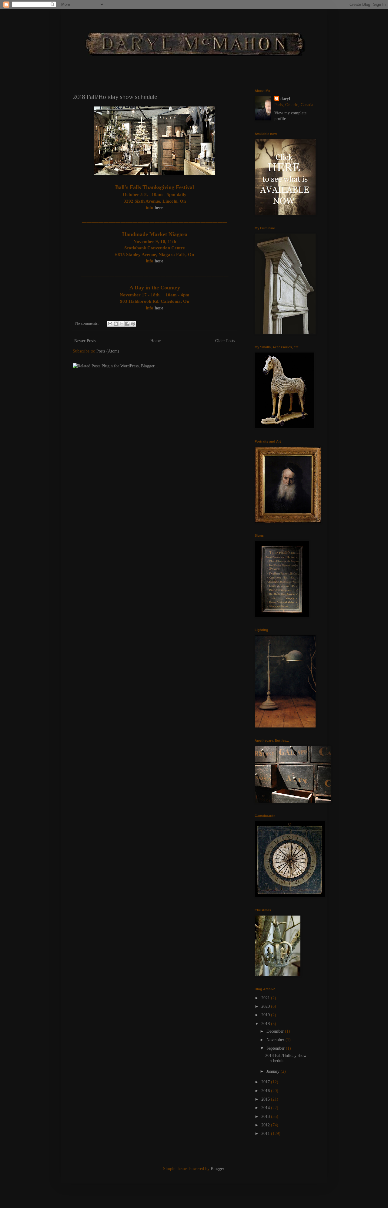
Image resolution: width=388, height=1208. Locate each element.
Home (155, 341)
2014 (266, 1107)
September (276, 1048)
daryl (285, 98)
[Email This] (110, 324)
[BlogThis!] (116, 324)
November (276, 1040)
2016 (266, 1090)
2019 (266, 1015)
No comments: (87, 323)
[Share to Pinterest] (133, 324)
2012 (266, 1125)
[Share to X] (122, 324)
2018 (266, 1023)
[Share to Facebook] (127, 324)
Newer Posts (84, 341)
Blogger (217, 1168)
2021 (266, 998)
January (273, 1071)
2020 (266, 1006)
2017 (266, 1082)
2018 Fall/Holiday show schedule (115, 96)
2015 (266, 1099)
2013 (266, 1116)
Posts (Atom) (107, 351)
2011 (266, 1133)
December (275, 1031)
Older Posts (225, 341)
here (158, 207)
